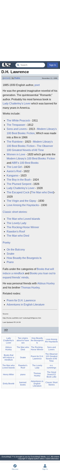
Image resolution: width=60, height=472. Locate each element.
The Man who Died (42, 192)
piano (23, 374)
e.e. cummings (51, 366)
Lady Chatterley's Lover (16, 103)
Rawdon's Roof (16, 231)
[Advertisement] (30, 30)
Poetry (6, 242)
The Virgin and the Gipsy (21, 200)
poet (37, 85)
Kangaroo (12, 175)
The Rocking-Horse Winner (23, 227)
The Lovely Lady (16, 223)
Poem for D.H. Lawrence (21, 300)
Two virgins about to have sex (23, 340)
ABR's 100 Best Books (25, 162)
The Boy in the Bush (19, 179)
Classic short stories (14, 211)
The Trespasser (16, 124)
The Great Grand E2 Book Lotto (51, 374)
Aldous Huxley (46, 283)
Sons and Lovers (17, 129)
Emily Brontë (8, 383)
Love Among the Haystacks (23, 205)
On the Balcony (16, 249)
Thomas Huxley (30, 287)
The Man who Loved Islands (23, 218)
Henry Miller (8, 374)
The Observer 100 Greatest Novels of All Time (30, 148)
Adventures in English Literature (25, 304)
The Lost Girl (14, 167)
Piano (10, 262)
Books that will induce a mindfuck (8, 357)
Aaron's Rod (14, 171)
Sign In (52, 65)
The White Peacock (18, 120)
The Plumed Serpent (19, 184)
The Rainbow (15, 141)
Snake (10, 253)
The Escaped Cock (18, 192)
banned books (22, 383)
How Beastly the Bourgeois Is (24, 258)
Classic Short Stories (52, 383)
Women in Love (16, 154)
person (6, 78)
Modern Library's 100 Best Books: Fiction (32, 131)
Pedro (17, 78)
